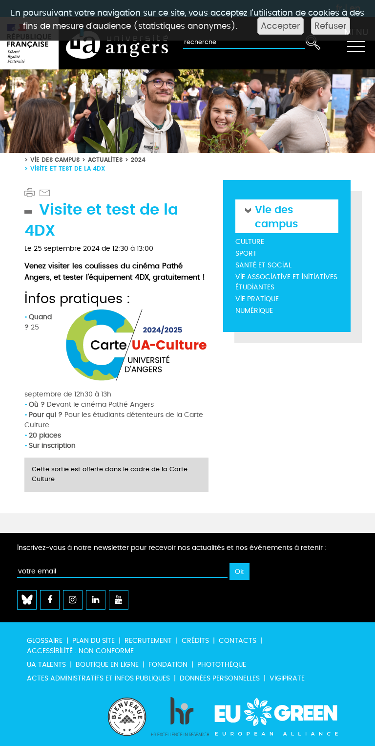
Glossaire (44, 641)
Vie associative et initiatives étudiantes (286, 282)
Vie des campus (55, 159)
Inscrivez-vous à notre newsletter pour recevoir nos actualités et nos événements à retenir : (172, 548)
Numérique (254, 311)
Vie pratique (257, 299)
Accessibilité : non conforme (80, 651)
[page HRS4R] (180, 716)
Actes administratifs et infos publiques (98, 678)
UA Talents (46, 664)
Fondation (168, 664)
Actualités (105, 159)
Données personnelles (220, 678)
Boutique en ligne (107, 664)
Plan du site (93, 641)
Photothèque (221, 664)
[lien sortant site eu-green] (284, 716)
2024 (138, 159)
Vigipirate (287, 678)
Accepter (280, 26)
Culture (249, 242)
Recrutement (148, 641)
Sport (246, 253)
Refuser (330, 26)
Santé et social (263, 265)
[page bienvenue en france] (127, 716)
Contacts (237, 641)
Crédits (195, 641)
